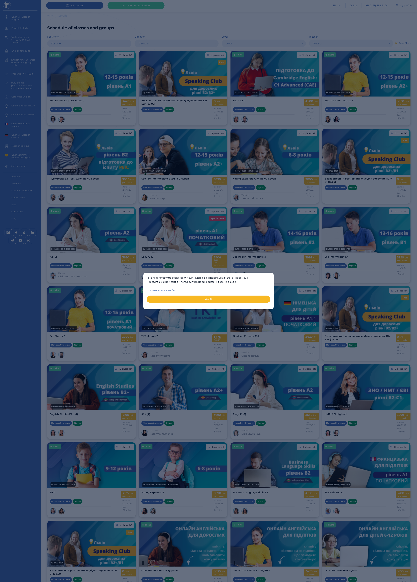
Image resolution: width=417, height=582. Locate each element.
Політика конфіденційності (163, 290)
